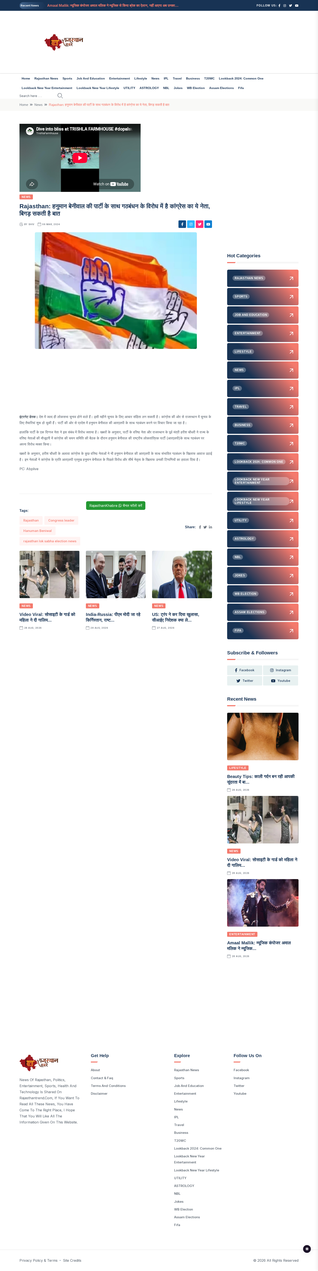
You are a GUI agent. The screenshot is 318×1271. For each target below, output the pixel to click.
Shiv (31, 224)
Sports (67, 78)
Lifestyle (140, 78)
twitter (248, 680)
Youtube (240, 1093)
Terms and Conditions (108, 1086)
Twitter (239, 1086)
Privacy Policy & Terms (38, 1260)
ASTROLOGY (149, 88)
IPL (166, 78)
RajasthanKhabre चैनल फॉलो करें (115, 505)
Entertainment (119, 78)
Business (193, 78)
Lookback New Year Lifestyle (98, 88)
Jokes (178, 88)
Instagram (242, 1078)
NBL (166, 88)
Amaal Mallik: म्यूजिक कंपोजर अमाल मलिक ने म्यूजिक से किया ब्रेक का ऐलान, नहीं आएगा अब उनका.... (112, 5)
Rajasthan (31, 520)
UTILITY (129, 88)
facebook (246, 670)
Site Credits (72, 1260)
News (155, 78)
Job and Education (91, 78)
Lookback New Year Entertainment (47, 88)
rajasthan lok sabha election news (49, 541)
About (95, 1070)
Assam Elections (221, 88)
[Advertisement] (207, 42)
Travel (177, 78)
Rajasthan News (46, 78)
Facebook (241, 1070)
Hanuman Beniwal (37, 531)
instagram (283, 670)
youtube (284, 680)
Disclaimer (99, 1093)
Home (26, 78)
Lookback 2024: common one (241, 78)
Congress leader (61, 520)
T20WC (209, 78)
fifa (241, 88)
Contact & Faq (102, 1078)
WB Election (196, 88)
